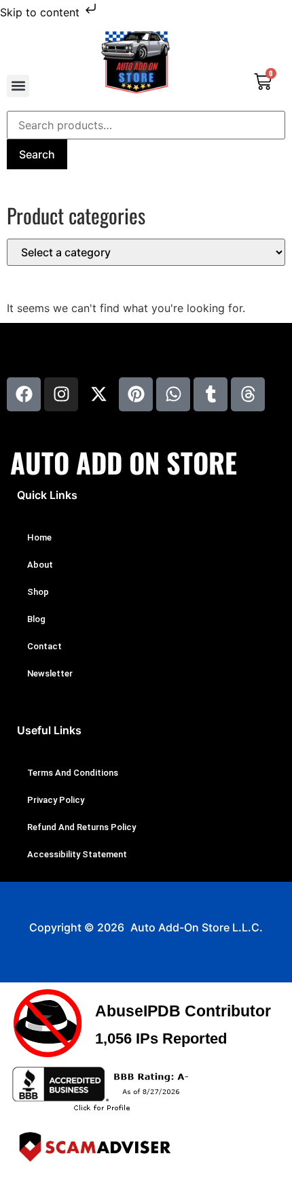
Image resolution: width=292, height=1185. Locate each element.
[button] (18, 86)
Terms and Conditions (72, 773)
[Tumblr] (210, 394)
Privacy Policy (55, 800)
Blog (36, 619)
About (40, 565)
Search (37, 154)
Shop (38, 592)
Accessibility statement (77, 854)
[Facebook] (24, 394)
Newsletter (50, 673)
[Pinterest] (136, 394)
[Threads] (248, 394)
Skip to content (41, 12)
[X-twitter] (98, 394)
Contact (44, 646)
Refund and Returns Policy (81, 827)
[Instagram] (61, 394)
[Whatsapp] (173, 394)
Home (39, 537)
